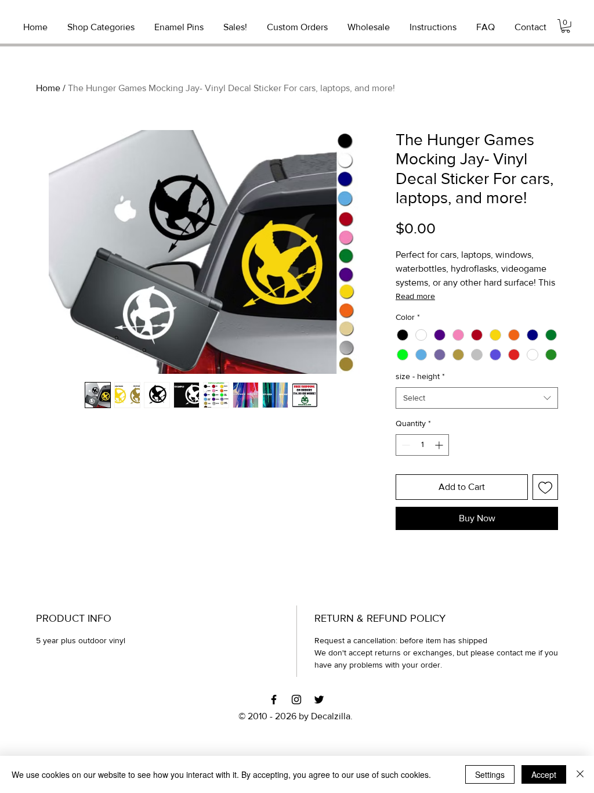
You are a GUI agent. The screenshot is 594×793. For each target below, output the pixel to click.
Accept (543, 774)
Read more (415, 296)
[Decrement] (404, 445)
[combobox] (477, 398)
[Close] (580, 774)
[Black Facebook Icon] (273, 699)
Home (48, 88)
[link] (565, 26)
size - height (420, 376)
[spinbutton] (422, 445)
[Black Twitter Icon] (319, 699)
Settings (490, 774)
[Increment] (440, 445)
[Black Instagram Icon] (296, 699)
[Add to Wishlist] (545, 487)
